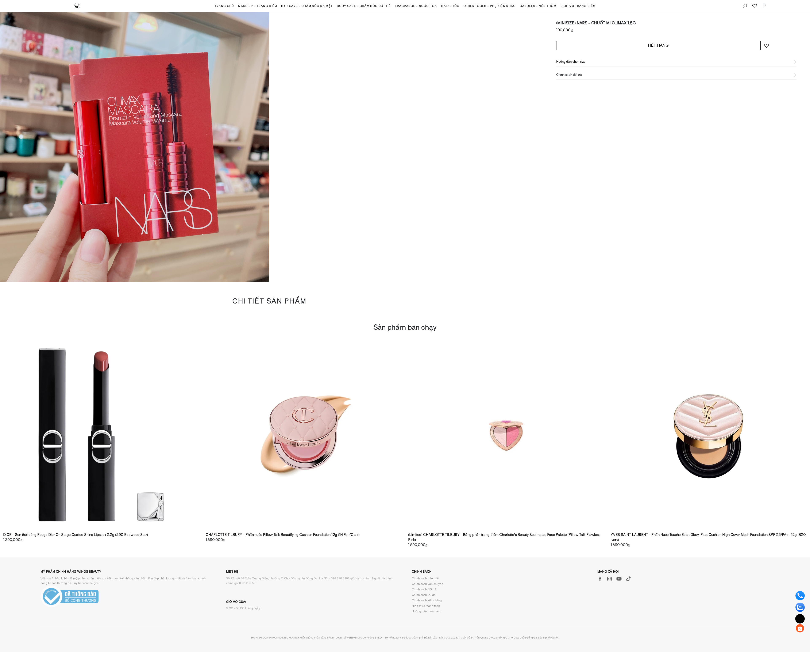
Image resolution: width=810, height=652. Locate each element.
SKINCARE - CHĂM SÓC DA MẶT (307, 6)
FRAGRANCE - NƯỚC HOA (416, 6)
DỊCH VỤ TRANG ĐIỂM (577, 6)
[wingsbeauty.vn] (76, 6)
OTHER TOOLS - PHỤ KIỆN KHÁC (489, 6)
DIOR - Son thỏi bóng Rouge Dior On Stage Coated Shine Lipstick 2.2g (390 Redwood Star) (75, 535)
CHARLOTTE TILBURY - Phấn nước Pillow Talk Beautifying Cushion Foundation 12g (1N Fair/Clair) (283, 535)
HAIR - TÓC (450, 6)
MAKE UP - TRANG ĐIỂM (257, 6)
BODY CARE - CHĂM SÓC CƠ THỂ (364, 6)
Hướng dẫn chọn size (571, 61)
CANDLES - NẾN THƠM (538, 6)
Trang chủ (224, 6)
